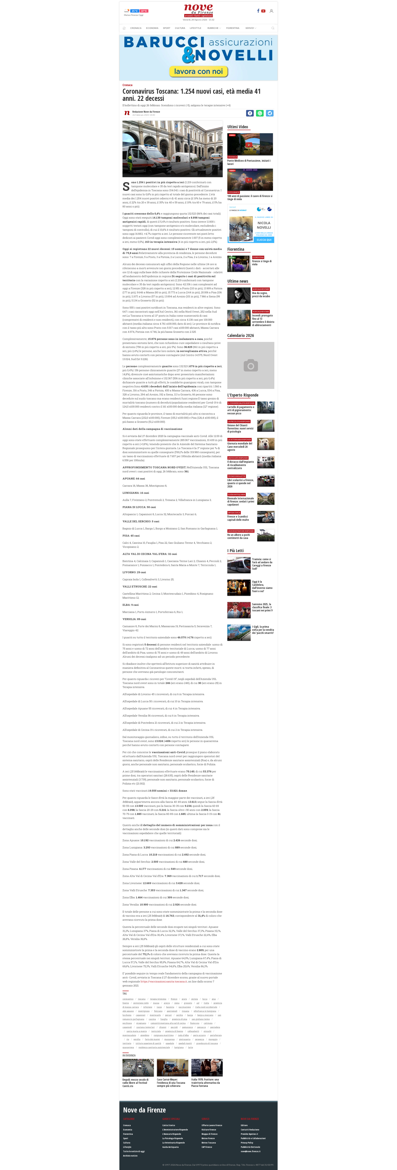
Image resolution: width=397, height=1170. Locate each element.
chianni (162, 1027)
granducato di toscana (207, 1043)
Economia (152, 28)
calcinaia (208, 1023)
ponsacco (201, 1027)
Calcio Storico (168, 1125)
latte (190, 1047)
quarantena (128, 1047)
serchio (179, 1015)
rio (128, 1039)
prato (184, 998)
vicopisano (141, 1023)
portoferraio (216, 1035)
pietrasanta (184, 1039)
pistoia (194, 998)
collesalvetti (193, 1031)
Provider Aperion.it (249, 1133)
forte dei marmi (152, 1039)
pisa (214, 998)
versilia (137, 1039)
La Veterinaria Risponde (173, 1142)
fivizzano (158, 1011)
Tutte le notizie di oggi (134, 1151)
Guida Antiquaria (170, 1146)
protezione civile (141, 1003)
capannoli (127, 1027)
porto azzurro (199, 1035)
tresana (185, 1011)
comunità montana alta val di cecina (168, 1023)
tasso (159, 1007)
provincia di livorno (174, 1031)
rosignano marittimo (164, 1035)
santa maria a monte (137, 1031)
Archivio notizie (130, 1155)
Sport (166, 28)
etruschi (207, 1031)
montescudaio (129, 1035)
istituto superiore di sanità (148, 1043)
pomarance (187, 1027)
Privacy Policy (247, 1142)
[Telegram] (270, 113)
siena (176, 1003)
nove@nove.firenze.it (251, 1151)
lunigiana (179, 1047)
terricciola (156, 1031)
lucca (204, 998)
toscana (141, 998)
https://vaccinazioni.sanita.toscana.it (164, 981)
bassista (170, 1007)
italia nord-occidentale (206, 1007)
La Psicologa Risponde (172, 1138)
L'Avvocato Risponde (171, 1133)
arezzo (167, 1003)
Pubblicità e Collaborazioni (253, 1138)
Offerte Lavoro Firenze (212, 1125)
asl (197, 1003)
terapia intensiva (158, 998)
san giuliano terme (201, 1019)
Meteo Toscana (209, 1142)
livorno (126, 1003)
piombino (145, 1035)
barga (190, 1015)
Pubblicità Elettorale (250, 1146)
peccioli (174, 1027)
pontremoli (172, 1011)
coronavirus (128, 998)
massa (156, 1003)
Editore (244, 1125)
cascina (152, 1019)
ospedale (170, 1043)
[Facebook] (258, 11)
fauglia (163, 1019)
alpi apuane (128, 1011)
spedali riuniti (185, 1043)
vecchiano (127, 1023)
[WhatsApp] (260, 113)
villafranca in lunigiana (205, 1011)
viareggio (213, 1039)
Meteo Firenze (208, 1138)
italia (206, 1003)
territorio (127, 1043)
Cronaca (135, 28)
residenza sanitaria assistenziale (154, 1047)
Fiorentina (232, 28)
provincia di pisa (179, 1019)
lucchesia (127, 1015)
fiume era (194, 1023)
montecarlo (155, 1015)
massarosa (169, 1039)
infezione (147, 1007)
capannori (140, 1015)
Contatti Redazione (250, 1129)
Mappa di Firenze (209, 1133)
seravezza (199, 1039)
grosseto (188, 1003)
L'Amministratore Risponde (175, 1129)
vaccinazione (185, 1007)
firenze (174, 998)
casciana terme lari (145, 1027)
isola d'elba (183, 1035)
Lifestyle (195, 28)
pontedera (215, 1027)
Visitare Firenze (209, 1129)
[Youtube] (263, 11)
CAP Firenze (207, 1146)
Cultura (180, 28)
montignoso (143, 1011)
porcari (168, 1015)
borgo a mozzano (205, 1015)
